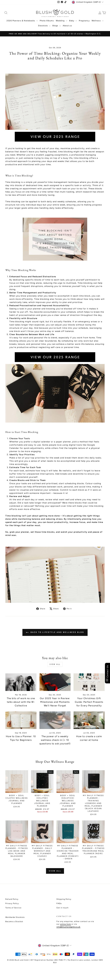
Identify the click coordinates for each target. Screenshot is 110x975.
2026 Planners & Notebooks (21, 21)
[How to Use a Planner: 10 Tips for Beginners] (20, 720)
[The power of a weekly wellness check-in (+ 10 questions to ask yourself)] (55, 720)
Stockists (43, 26)
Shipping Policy (63, 899)
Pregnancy (84, 21)
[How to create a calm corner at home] (89, 720)
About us (67, 26)
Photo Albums (47, 21)
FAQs (59, 903)
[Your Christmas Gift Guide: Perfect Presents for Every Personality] (89, 682)
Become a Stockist (14, 921)
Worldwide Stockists (15, 917)
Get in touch (62, 908)
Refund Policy (12, 899)
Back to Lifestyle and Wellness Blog (57, 632)
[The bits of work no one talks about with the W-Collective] (20, 682)
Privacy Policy (12, 903)
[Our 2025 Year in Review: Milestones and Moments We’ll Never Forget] (55, 682)
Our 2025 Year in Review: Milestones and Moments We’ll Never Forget (55, 702)
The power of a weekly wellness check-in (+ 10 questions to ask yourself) (55, 740)
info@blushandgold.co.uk (68, 927)
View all (55, 664)
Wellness (96, 21)
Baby (72, 21)
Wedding (60, 21)
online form (65, 924)
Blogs (55, 26)
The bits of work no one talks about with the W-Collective (21, 702)
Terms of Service (13, 908)
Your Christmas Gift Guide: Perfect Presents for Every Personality (89, 702)
